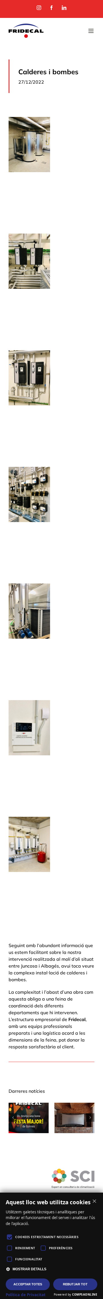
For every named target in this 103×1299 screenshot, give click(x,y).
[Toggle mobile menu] (91, 31)
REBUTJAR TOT (75, 1284)
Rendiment (25, 1248)
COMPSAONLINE (84, 1294)
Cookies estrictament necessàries (46, 1237)
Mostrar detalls (29, 1269)
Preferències (61, 1248)
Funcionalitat (28, 1259)
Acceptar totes (27, 1284)
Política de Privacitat (25, 1294)
